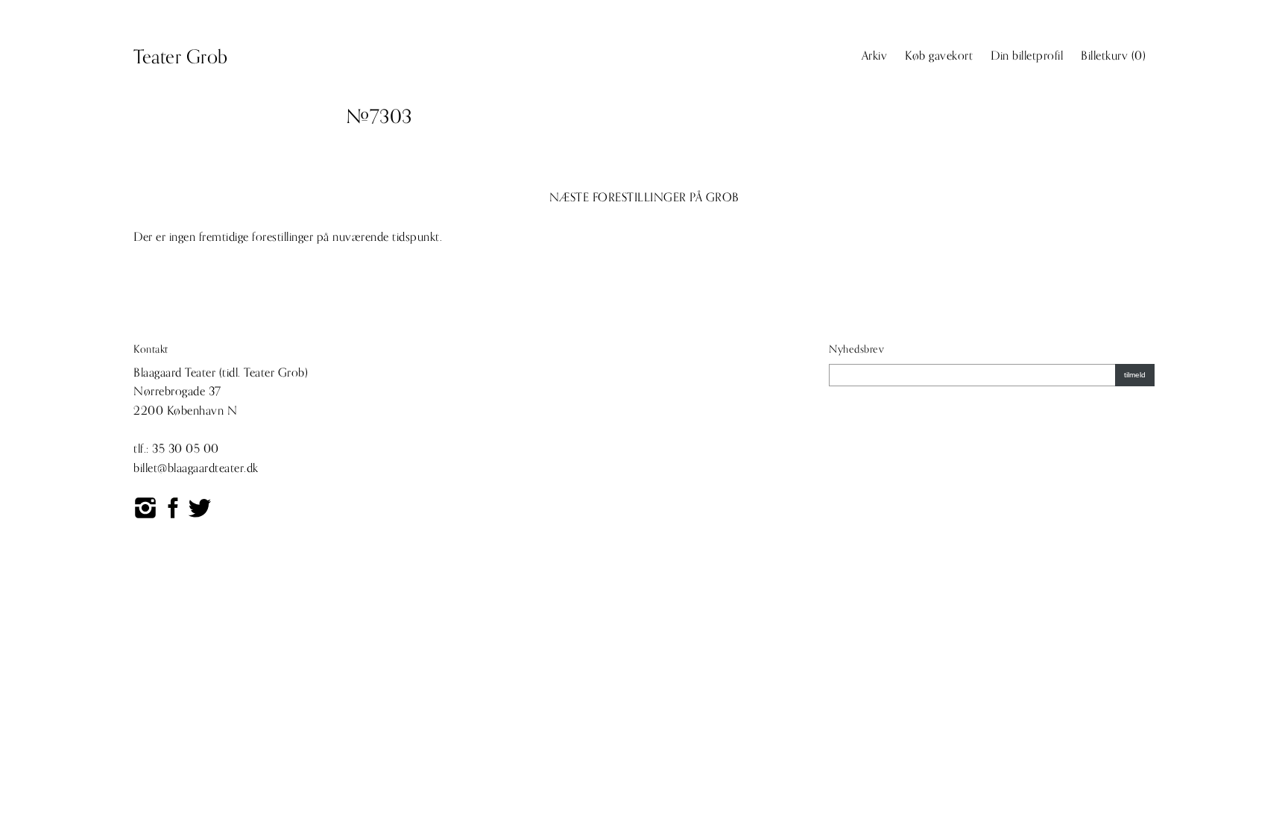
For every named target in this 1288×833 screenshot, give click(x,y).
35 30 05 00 (185, 449)
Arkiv (875, 56)
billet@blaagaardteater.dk (196, 468)
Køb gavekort (939, 56)
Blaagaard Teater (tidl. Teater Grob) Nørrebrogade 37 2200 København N (220, 392)
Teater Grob (180, 57)
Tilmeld (1135, 375)
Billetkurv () (1113, 56)
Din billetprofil (1027, 56)
